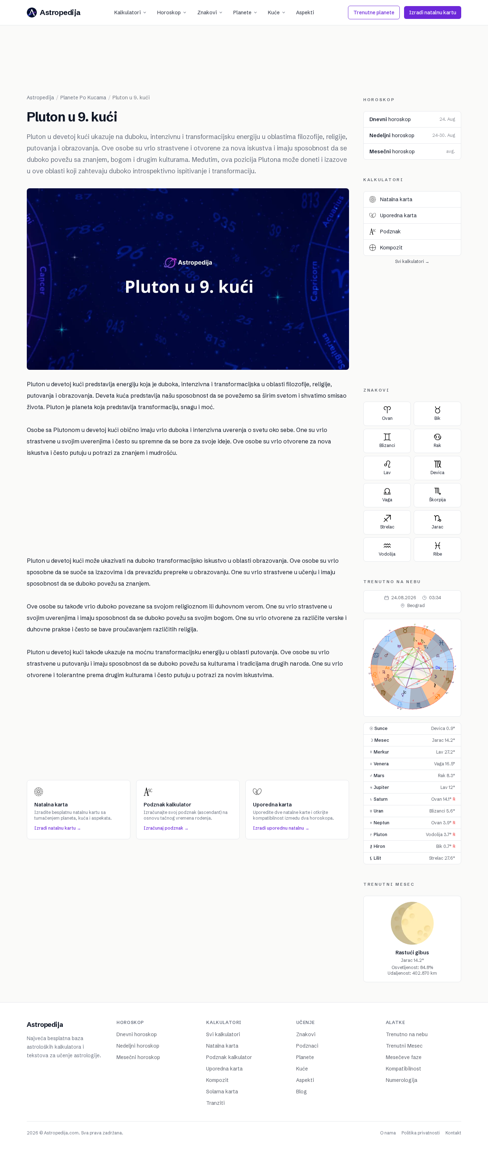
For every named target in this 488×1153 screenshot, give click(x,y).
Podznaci (307, 1046)
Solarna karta (222, 1091)
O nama (388, 1132)
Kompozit (217, 1080)
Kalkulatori (127, 12)
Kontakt (453, 1132)
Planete (242, 12)
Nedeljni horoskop (137, 1046)
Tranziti (215, 1103)
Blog (301, 1091)
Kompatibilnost (403, 1068)
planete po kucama (83, 97)
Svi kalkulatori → (412, 261)
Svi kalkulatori (223, 1034)
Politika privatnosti (421, 1132)
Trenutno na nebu (407, 1034)
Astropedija (40, 97)
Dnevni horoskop (136, 1034)
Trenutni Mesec (404, 1046)
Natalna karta (222, 1046)
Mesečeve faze (404, 1057)
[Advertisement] (244, 64)
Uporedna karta (224, 1068)
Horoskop (169, 12)
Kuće (274, 12)
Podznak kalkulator (229, 1057)
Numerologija (401, 1080)
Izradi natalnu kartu (432, 12)
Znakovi (207, 12)
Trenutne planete (373, 12)
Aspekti (305, 12)
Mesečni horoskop (138, 1057)
